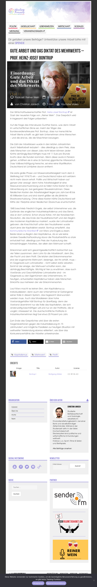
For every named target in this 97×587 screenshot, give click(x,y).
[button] (19, 341)
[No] (94, 580)
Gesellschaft (28, 26)
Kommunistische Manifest (23, 230)
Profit (55, 354)
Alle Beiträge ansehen (62, 448)
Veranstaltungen (33, 30)
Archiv (13, 415)
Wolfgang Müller (55, 374)
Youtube (15, 467)
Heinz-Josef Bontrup (57, 112)
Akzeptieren (38, 583)
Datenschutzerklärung (56, 583)
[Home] (16, 12)
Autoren (14, 407)
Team (13, 419)
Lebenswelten (47, 26)
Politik (13, 26)
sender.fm (39, 467)
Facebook (21, 467)
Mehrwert (40, 354)
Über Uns (14, 411)
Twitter (27, 467)
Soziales (79, 26)
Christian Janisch (29, 104)
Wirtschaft (64, 26)
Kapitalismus (20, 354)
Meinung (14, 30)
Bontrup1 (32, 374)
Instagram (33, 467)
